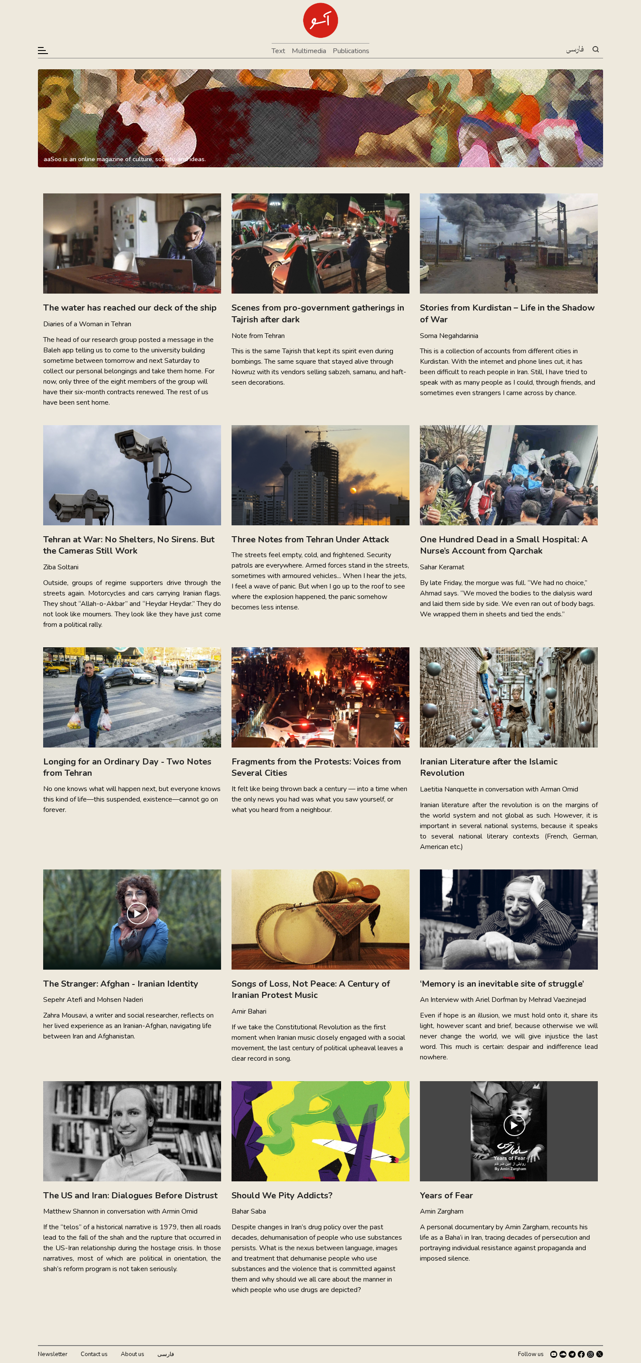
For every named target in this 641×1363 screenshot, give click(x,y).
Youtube (553, 1354)
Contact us (94, 1354)
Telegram (572, 1354)
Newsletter (53, 1354)
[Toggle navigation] (43, 50)
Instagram (590, 1354)
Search (595, 49)
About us (132, 1354)
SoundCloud (562, 1354)
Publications (351, 51)
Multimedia (309, 51)
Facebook (581, 1354)
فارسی (575, 49)
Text (278, 51)
